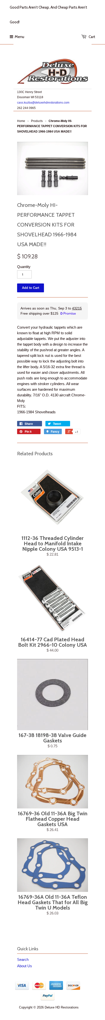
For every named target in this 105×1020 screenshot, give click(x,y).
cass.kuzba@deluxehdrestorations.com (43, 102)
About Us (24, 966)
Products (37, 121)
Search (23, 959)
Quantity (24, 267)
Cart (92, 37)
